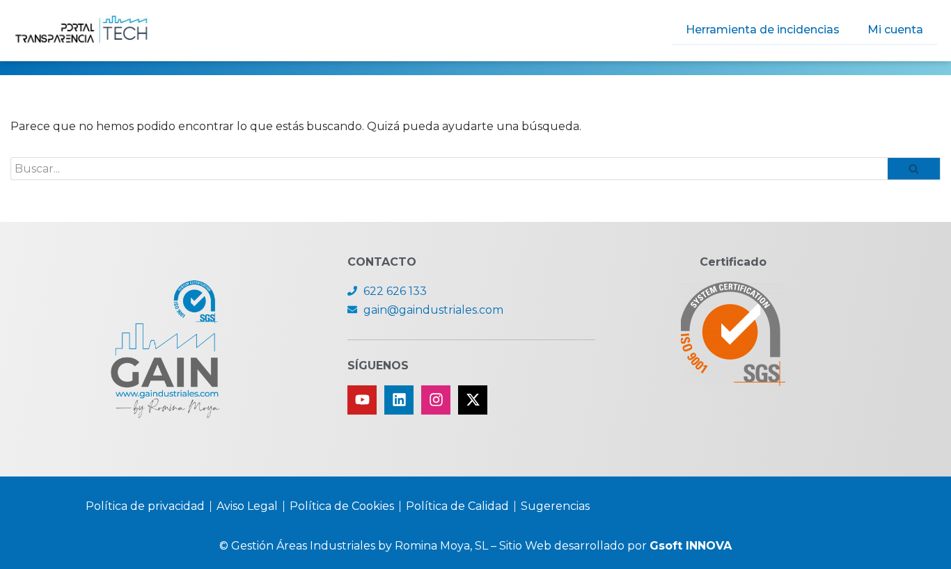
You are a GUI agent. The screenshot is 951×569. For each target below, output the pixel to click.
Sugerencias (555, 506)
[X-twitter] (472, 400)
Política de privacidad (145, 506)
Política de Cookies (342, 506)
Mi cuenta (895, 29)
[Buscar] (914, 168)
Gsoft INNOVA (691, 545)
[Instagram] (435, 400)
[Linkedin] (399, 400)
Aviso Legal (247, 506)
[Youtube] (362, 400)
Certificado (733, 262)
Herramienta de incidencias (763, 29)
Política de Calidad (457, 506)
